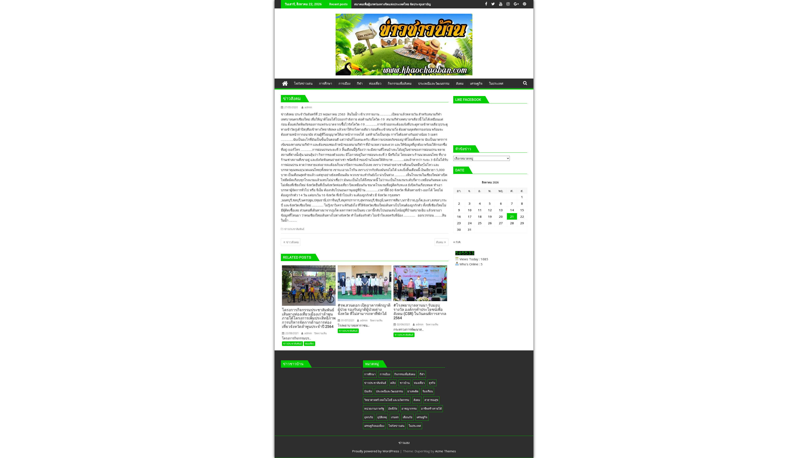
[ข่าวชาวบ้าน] (285, 82)
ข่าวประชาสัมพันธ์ (294, 229)
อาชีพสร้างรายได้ (431, 408)
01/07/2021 (347, 320)
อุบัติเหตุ (382, 417)
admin (308, 107)
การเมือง (385, 374)
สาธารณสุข (431, 400)
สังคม (416, 400)
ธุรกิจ (432, 383)
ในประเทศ (415, 426)
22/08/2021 (292, 333)
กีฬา (422, 374)
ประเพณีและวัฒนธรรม (389, 391)
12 (490, 210)
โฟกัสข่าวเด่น (396, 426)
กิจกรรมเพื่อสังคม (404, 374)
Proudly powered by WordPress (375, 451)
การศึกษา (370, 374)
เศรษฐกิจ (422, 417)
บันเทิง (368, 391)
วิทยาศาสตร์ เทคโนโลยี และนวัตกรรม (386, 400)
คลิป (393, 383)
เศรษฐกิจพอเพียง (374, 426)
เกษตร (395, 417)
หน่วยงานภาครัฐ (374, 408)
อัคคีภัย (392, 408)
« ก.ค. (457, 242)
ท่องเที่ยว (309, 343)
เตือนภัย (407, 417)
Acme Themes (445, 451)
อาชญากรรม (409, 408)
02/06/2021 (403, 324)
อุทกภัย (368, 417)
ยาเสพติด (412, 391)
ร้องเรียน (428, 391)
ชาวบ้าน (405, 383)
